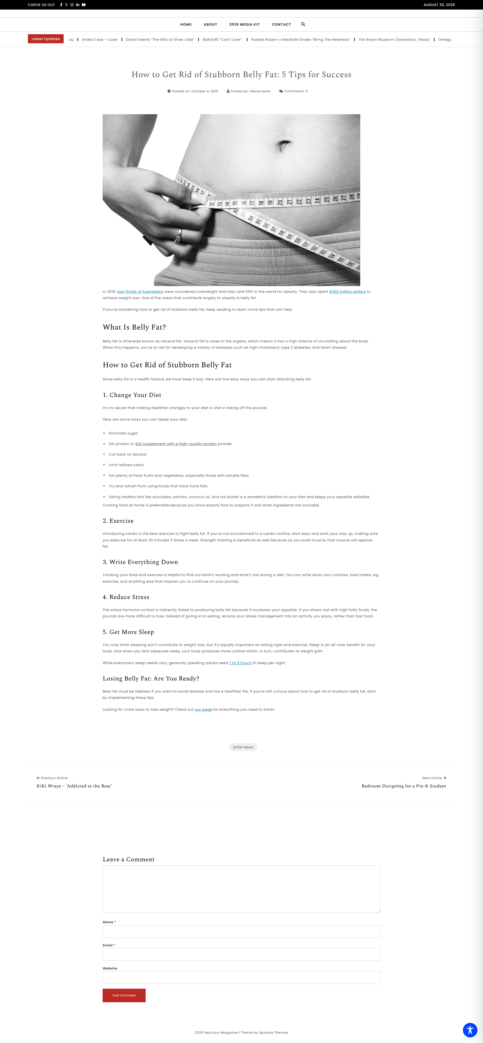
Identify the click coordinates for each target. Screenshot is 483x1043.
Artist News (243, 747)
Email (109, 945)
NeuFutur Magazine (221, 1032)
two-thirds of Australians (140, 291)
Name (109, 922)
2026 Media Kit (244, 24)
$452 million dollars (347, 291)
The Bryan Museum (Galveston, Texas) (373, 39)
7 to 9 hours (240, 662)
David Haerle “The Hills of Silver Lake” (139, 39)
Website (110, 968)
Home (186, 24)
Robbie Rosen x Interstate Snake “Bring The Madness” (279, 39)
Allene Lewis (260, 91)
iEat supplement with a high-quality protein (176, 443)
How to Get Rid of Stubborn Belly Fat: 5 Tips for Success (241, 75)
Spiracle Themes (273, 1032)
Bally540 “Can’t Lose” (201, 39)
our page (203, 709)
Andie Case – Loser (78, 39)
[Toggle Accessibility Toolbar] (470, 1030)
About (210, 24)
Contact (281, 24)
